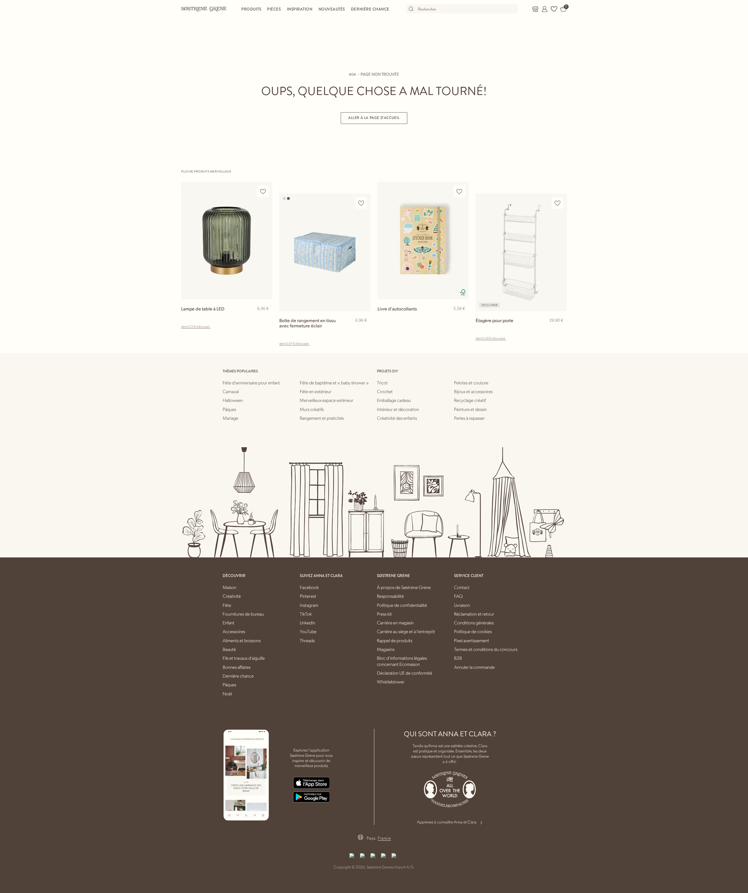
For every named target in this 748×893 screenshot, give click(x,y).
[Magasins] (535, 9)
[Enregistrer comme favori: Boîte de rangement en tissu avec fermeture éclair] (361, 203)
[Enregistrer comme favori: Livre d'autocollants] (459, 191)
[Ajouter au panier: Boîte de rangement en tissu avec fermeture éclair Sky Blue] (363, 330)
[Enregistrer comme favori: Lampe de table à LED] (263, 191)
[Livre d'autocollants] (423, 240)
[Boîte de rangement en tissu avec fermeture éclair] (324, 252)
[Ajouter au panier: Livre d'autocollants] (461, 318)
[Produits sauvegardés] (553, 9)
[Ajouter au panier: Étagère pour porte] (559, 330)
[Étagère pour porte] (521, 252)
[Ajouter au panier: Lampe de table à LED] (265, 318)
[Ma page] (544, 9)
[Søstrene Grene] (204, 8)
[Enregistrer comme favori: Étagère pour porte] (557, 203)
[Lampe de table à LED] (226, 240)
